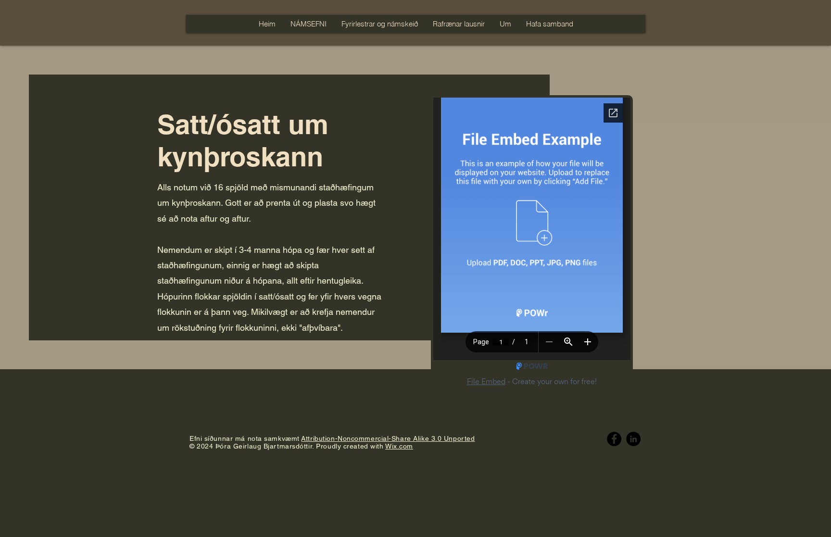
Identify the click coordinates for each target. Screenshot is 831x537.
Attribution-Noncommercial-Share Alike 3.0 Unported (388, 438)
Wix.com (399, 446)
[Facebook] (614, 439)
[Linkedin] (633, 439)
